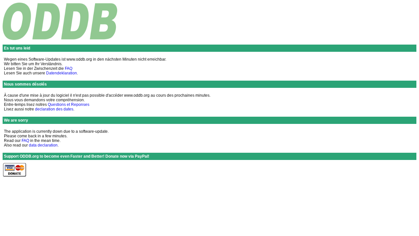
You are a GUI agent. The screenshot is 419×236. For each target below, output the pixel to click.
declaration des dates (54, 109)
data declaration (43, 145)
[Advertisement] (297, 23)
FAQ (68, 68)
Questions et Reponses (68, 104)
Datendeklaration (61, 73)
